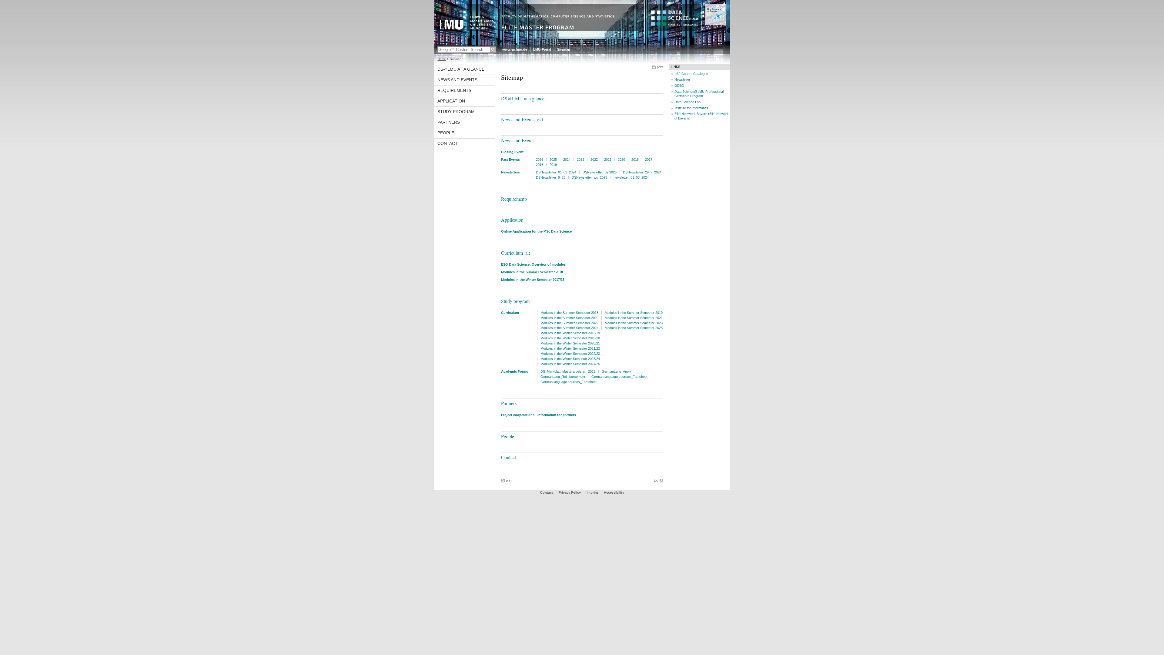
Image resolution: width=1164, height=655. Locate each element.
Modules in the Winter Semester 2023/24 (570, 359)
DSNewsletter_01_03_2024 (556, 172)
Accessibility (614, 492)
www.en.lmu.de (514, 49)
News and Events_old (522, 119)
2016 (539, 164)
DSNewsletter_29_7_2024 (642, 172)
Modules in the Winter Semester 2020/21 (570, 343)
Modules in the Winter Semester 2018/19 (570, 333)
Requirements (454, 90)
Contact (447, 143)
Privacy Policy (570, 492)
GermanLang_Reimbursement (562, 376)
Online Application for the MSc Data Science (536, 231)
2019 (553, 164)
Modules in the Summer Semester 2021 (634, 318)
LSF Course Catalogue (691, 74)
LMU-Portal (542, 49)
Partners (448, 122)
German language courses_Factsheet (619, 376)
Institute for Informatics (691, 108)
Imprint (592, 492)
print (660, 67)
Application (451, 101)
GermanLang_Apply (616, 371)
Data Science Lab (687, 102)
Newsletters (510, 172)
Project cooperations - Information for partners (538, 415)
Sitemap (563, 49)
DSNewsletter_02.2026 (600, 172)
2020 (621, 159)
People (445, 132)
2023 (580, 159)
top (656, 480)
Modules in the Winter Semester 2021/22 (570, 348)
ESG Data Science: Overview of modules (533, 264)
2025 (553, 159)
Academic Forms (514, 371)
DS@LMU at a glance (460, 69)
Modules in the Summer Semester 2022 (569, 323)
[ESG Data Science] (582, 44)
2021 (607, 159)
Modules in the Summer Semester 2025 (634, 328)
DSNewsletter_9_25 (550, 177)
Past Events (510, 159)
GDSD (679, 85)
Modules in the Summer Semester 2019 (634, 312)
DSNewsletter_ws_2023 (589, 177)
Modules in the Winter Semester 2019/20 (570, 338)
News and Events (457, 79)
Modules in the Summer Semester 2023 (634, 323)
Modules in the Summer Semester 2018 (532, 272)
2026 (539, 159)
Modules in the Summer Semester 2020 (569, 318)
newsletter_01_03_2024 (631, 177)
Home (442, 59)
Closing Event (512, 152)
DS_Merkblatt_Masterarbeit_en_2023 (567, 371)
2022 (594, 159)
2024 (566, 159)
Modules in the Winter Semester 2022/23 (570, 353)
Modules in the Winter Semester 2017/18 (532, 279)
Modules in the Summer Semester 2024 (569, 328)
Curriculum (510, 312)
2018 (635, 159)
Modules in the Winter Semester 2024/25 (570, 364)
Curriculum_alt (515, 253)
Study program (456, 111)
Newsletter (682, 79)
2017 (648, 159)
